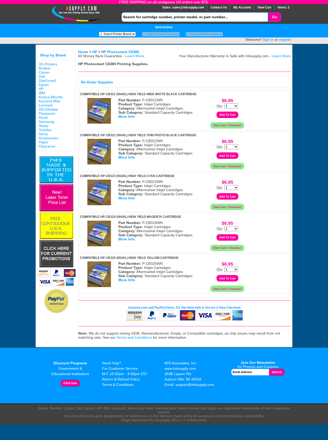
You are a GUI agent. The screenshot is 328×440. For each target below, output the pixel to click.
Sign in (268, 39)
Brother (45, 68)
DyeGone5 (47, 81)
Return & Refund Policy (121, 379)
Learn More (134, 56)
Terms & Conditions (118, 385)
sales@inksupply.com (188, 7)
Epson (44, 85)
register (285, 39)
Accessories (48, 138)
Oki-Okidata (48, 109)
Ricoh (43, 117)
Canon (44, 72)
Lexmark (46, 105)
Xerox (43, 134)
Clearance (47, 146)
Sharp (43, 126)
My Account (242, 7)
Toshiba (45, 130)
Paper (43, 142)
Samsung (46, 122)
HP (41, 89)
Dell (42, 76)
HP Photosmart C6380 (120, 52)
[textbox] (194, 17)
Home (83, 52)
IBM (42, 93)
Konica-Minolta (51, 97)
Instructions (164, 27)
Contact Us (219, 7)
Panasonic (47, 113)
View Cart (264, 7)
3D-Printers (48, 64)
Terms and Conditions (134, 337)
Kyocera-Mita (49, 101)
